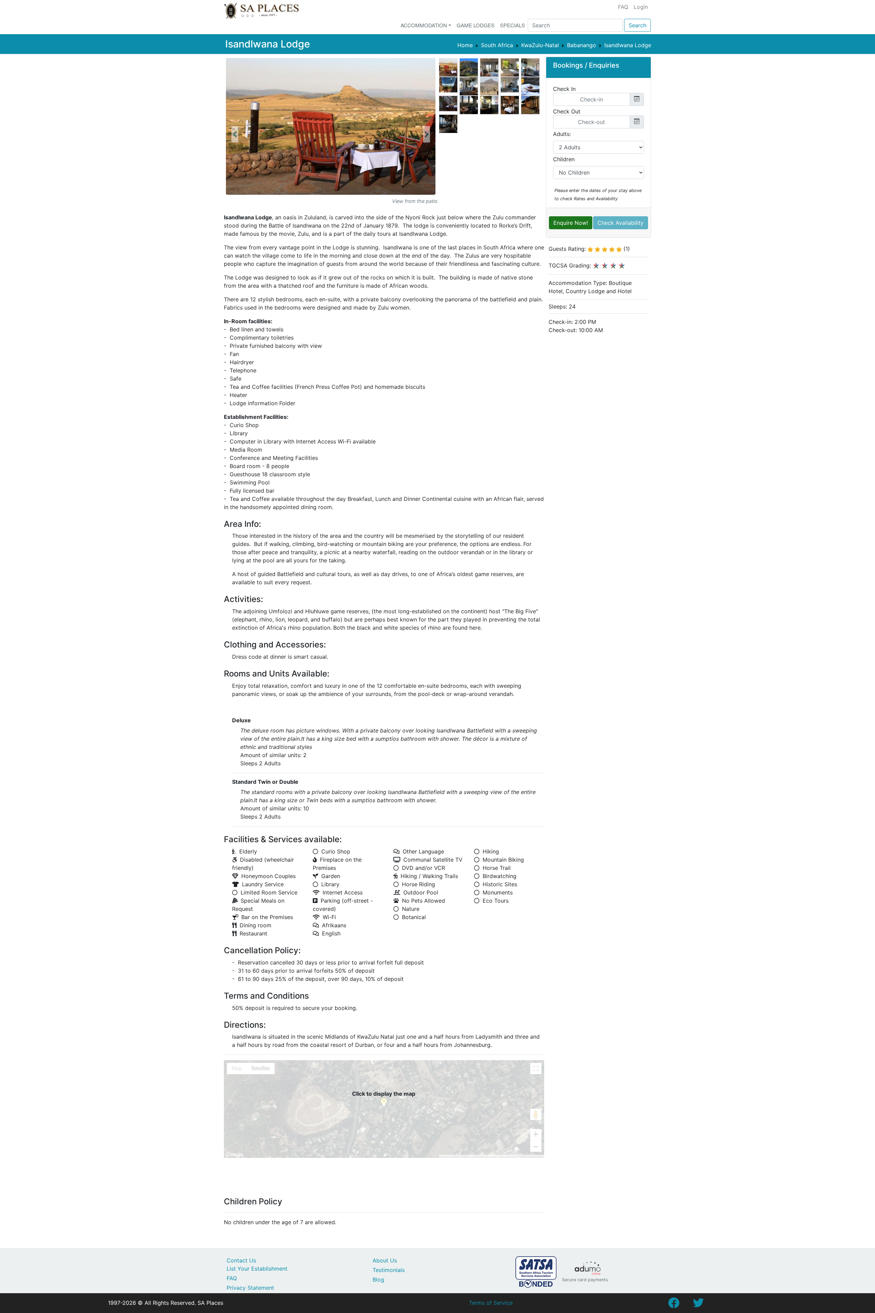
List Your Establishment (257, 1268)
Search (637, 25)
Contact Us (241, 1260)
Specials (512, 25)
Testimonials (389, 1270)
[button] (235, 134)
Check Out (566, 111)
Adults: (562, 134)
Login (641, 6)
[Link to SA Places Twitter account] (698, 1304)
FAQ (623, 6)
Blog (378, 1279)
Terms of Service (491, 1302)
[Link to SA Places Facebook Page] (673, 1304)
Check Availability (620, 222)
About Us (385, 1260)
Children (564, 159)
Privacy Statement (250, 1287)
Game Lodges (476, 25)
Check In (564, 88)
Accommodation (424, 25)
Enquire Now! (570, 222)
